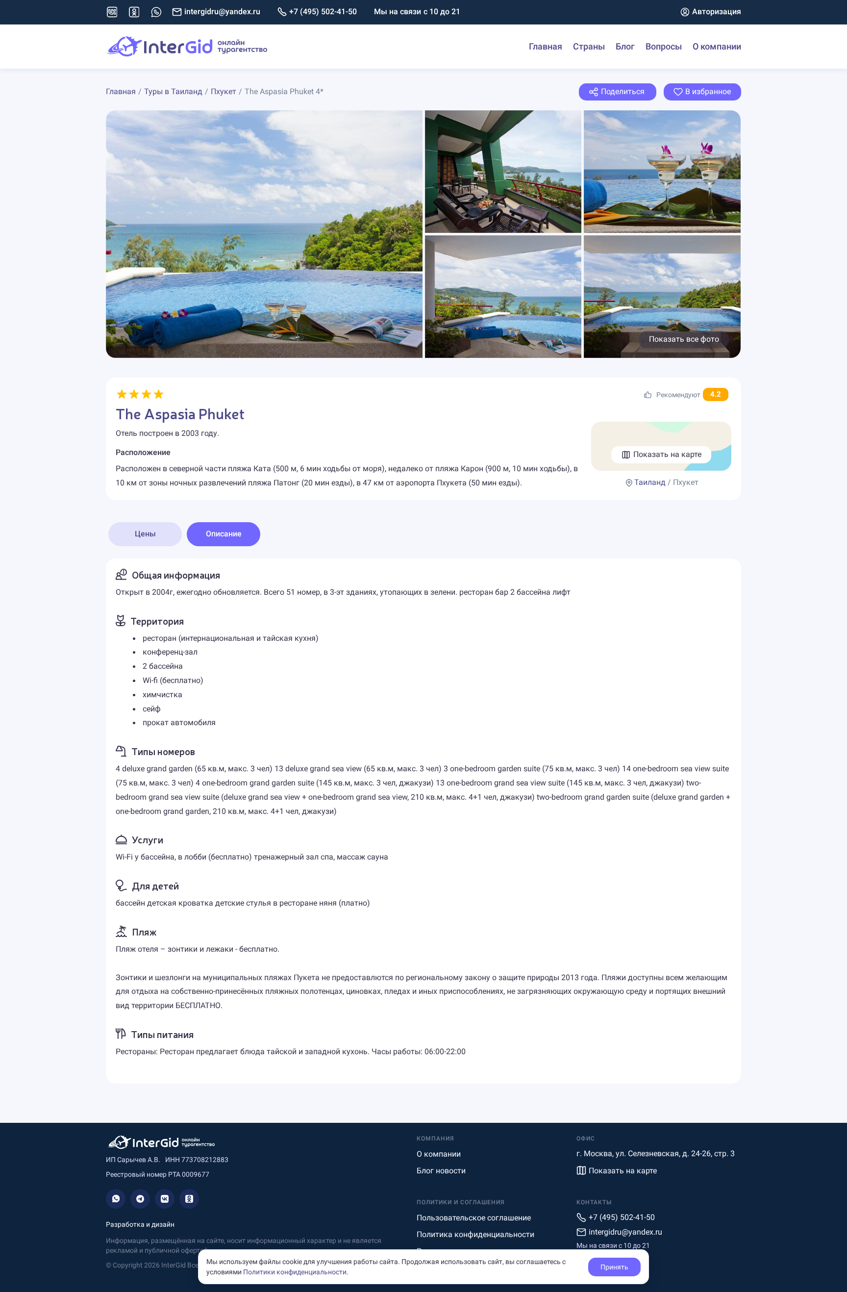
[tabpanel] (423, 821)
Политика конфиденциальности (475, 1234)
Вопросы (664, 46)
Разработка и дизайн (140, 1224)
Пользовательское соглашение (474, 1217)
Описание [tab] (224, 533)
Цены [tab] (145, 533)
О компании (717, 46)
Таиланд (650, 482)
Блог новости (441, 1170)
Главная (545, 46)
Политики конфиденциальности (295, 1272)
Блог (625, 46)
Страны (589, 46)
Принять (614, 1267)
